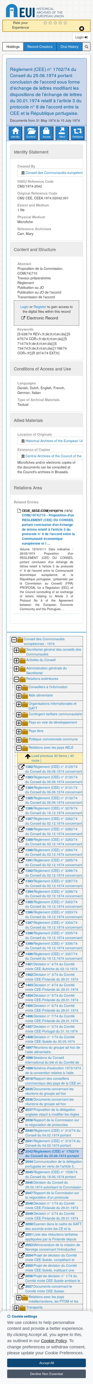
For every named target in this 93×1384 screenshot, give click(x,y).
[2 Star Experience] (50, 23)
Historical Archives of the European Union (56, 440)
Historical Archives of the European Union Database (48, 11)
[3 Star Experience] (55, 23)
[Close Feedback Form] (81, 28)
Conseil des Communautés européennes (55, 172)
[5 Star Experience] (65, 23)
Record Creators (39, 46)
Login (80, 37)
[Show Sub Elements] (16, 650)
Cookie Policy (54, 1340)
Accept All (46, 1363)
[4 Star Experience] (60, 23)
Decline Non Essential (46, 1374)
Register (40, 306)
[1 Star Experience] (45, 23)
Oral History (69, 46)
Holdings (13, 46)
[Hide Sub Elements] (14, 640)
